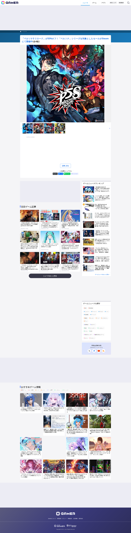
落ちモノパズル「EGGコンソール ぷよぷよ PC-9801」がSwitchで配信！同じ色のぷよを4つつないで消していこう (100, 475)
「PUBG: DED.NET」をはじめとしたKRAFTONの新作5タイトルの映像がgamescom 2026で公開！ (29, 224)
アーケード (94, 311)
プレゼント (92, 338)
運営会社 (81, 518)
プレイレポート (92, 328)
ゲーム (94, 3)
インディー (87, 311)
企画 (91, 331)
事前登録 (91, 308)
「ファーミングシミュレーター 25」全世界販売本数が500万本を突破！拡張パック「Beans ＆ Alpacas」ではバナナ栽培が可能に (100, 431)
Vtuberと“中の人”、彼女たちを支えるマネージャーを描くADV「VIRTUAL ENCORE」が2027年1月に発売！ (54, 409)
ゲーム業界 (50, 390)
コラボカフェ (104, 318)
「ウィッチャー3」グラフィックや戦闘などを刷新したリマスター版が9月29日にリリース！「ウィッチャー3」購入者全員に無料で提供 (50, 267)
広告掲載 (75, 518)
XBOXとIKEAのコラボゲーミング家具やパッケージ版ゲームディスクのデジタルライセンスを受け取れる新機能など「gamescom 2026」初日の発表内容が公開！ (29, 246)
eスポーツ (93, 324)
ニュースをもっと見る (50, 276)
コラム (86, 331)
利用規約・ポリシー (62, 518)
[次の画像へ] (65, 83)
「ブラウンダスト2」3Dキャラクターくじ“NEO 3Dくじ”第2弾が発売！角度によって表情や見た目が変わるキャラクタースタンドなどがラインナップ (70, 267)
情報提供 (70, 518)
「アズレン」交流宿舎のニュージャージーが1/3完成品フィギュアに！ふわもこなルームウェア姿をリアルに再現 (31, 409)
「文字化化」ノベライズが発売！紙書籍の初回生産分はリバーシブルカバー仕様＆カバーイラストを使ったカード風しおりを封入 (77, 410)
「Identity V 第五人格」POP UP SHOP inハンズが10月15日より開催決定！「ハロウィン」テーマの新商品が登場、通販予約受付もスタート (54, 476)
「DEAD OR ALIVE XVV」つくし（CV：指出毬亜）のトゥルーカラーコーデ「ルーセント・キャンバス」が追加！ (100, 453)
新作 (86, 308)
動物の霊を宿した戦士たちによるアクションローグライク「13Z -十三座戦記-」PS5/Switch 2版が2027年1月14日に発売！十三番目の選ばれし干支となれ (77, 476)
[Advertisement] (65, 17)
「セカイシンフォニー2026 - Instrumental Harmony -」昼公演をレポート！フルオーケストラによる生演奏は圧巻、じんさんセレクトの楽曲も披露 (70, 246)
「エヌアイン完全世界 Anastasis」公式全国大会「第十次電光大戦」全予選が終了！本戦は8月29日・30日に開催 (70, 225)
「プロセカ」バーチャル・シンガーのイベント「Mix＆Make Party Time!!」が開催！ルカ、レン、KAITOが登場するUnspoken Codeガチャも (29, 267)
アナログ (101, 311)
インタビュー (101, 328)
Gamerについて (52, 518)
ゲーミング (93, 314)
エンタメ (92, 318)
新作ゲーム (24, 390)
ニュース (85, 3)
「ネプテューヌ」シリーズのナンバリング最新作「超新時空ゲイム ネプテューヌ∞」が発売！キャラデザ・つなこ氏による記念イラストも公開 (77, 454)
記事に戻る (65, 166)
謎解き (86, 318)
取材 (86, 328)
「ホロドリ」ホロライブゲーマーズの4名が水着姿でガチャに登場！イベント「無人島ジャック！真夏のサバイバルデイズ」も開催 (31, 454)
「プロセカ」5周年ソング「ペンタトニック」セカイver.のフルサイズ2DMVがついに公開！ (50, 245)
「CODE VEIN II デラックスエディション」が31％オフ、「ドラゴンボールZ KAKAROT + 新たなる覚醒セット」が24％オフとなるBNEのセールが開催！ (50, 225)
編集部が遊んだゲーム (99, 334)
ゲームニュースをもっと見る (102, 274)
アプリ (104, 3)
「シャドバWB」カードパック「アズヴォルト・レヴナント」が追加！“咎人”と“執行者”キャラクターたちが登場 (100, 409)
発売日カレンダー (88, 334)
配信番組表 (121, 2)
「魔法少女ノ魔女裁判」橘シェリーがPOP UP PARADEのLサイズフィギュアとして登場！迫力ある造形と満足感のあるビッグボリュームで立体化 (77, 431)
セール (86, 338)
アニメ (86, 321)
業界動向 (86, 324)
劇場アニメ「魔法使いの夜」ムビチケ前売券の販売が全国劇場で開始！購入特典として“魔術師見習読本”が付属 (54, 431)
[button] (21, 128)
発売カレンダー (113, 2)
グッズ (98, 318)
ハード (107, 311)
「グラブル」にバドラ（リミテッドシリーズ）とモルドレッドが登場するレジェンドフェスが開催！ (31, 475)
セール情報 (31, 390)
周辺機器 (86, 314)
